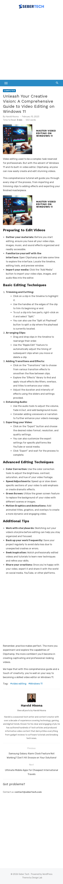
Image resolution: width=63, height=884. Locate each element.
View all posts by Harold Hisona (31, 710)
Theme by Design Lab (32, 877)
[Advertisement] (31, 45)
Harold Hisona (12, 116)
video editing (19, 683)
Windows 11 (36, 683)
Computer (9, 91)
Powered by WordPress (41, 874)
